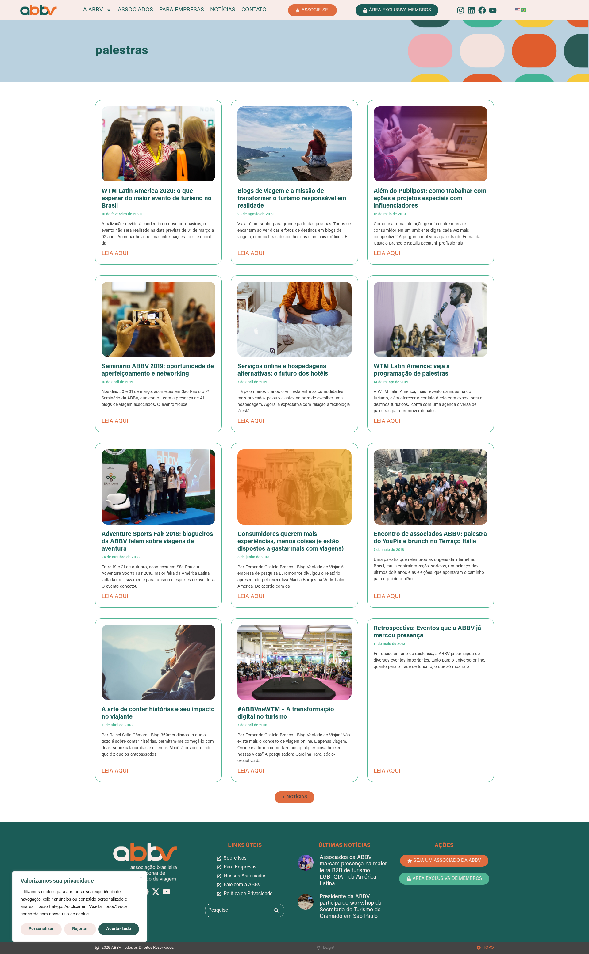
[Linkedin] (471, 10)
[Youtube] (493, 10)
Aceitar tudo (118, 929)
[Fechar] (140, 876)
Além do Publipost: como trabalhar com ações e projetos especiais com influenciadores (430, 198)
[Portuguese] (523, 10)
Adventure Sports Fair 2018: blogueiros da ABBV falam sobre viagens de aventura (157, 541)
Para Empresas (181, 10)
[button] (294, 797)
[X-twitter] (156, 891)
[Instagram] (460, 10)
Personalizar (41, 929)
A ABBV (93, 10)
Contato (254, 10)
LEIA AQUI (115, 254)
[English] (518, 10)
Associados (135, 10)
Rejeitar (80, 929)
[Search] (277, 910)
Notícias (222, 10)
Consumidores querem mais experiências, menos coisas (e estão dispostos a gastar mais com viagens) (290, 541)
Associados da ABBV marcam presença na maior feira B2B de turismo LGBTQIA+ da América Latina (353, 871)
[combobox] (238, 910)
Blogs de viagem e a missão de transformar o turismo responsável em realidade (291, 198)
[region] (79, 906)
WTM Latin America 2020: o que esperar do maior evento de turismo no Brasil (157, 198)
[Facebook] (482, 10)
